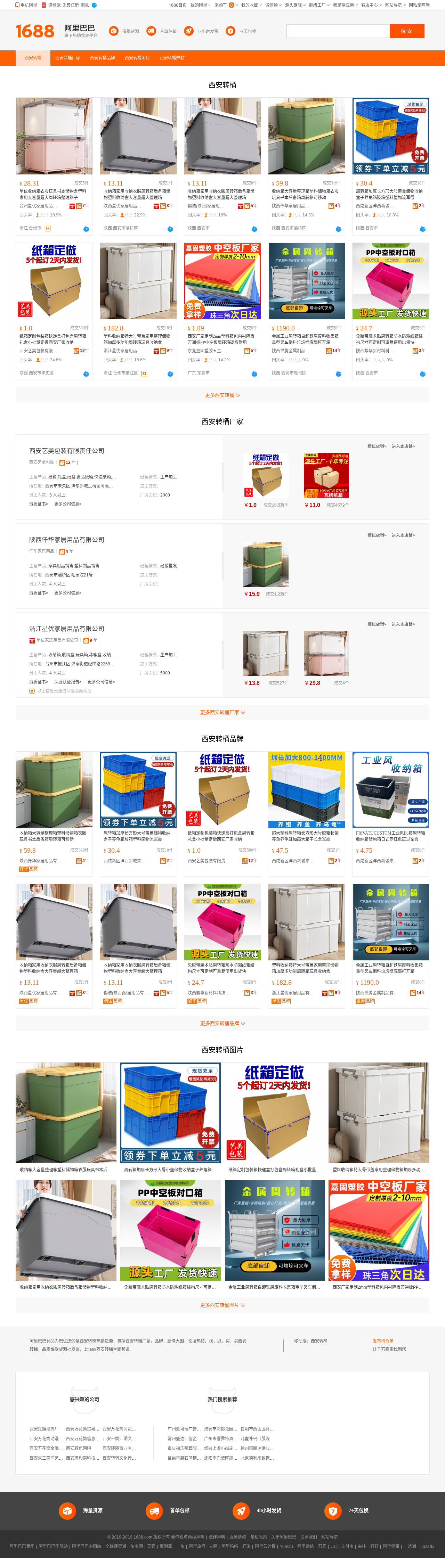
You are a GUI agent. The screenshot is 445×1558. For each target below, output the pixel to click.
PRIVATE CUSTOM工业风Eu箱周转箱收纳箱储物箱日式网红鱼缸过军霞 (390, 836)
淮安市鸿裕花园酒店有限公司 (231, 1429)
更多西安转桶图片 (219, 1305)
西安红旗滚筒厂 (44, 1429)
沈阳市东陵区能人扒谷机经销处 (233, 1458)
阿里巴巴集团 (21, 1546)
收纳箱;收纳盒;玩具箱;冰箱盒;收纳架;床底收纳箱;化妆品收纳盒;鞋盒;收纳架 (83, 655)
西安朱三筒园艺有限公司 (52, 1458)
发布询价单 (383, 1341)
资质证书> (39, 504)
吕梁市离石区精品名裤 (188, 1458)
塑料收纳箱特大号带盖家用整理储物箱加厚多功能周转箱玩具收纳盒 (137, 339)
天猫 (151, 1546)
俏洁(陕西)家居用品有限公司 (207, 206)
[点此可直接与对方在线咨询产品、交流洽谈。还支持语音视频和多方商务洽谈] (86, 229)
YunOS (286, 1546)
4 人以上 (57, 584)
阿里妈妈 (229, 1546)
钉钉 (374, 1546)
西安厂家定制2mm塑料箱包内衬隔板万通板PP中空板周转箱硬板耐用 (221, 339)
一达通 (410, 1546)
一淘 (180, 1546)
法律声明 (217, 1537)
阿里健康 (391, 1546)
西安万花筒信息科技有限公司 (93, 1438)
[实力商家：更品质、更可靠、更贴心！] (32, 640)
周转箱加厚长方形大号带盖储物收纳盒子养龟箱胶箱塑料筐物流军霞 (389, 194)
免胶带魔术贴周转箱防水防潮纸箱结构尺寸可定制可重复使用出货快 (389, 339)
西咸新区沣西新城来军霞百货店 (375, 206)
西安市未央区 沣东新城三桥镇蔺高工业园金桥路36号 (80, 486)
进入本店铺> (403, 446)
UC (334, 1546)
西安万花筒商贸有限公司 (125, 1429)
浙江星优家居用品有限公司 (123, 350)
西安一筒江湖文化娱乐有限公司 (132, 1438)
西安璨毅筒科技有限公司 (89, 1458)
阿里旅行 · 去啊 (203, 1546)
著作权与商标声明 (187, 1537)
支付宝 (347, 1546)
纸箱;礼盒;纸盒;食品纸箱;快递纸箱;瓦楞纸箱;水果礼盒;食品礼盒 (83, 477)
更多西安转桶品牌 (219, 1023)
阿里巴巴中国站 (86, 1546)
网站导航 (329, 1537)
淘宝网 (136, 1546)
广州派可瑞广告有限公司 (190, 1429)
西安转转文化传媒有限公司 (128, 1458)
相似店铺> (377, 446)
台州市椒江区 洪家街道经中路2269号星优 (80, 664)
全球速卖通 (115, 1546)
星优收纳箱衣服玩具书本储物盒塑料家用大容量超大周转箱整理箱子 (52, 194)
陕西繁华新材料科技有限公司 (375, 350)
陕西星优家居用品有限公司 (123, 206)
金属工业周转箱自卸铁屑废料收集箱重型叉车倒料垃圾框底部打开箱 (305, 339)
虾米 (246, 1546)
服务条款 (237, 1537)
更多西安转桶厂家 (219, 712)
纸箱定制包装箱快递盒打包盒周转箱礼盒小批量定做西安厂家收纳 (52, 339)
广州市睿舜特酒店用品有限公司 (233, 1438)
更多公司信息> (68, 504)
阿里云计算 (265, 1546)
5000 (165, 673)
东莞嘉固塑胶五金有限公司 (207, 350)
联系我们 (308, 1537)
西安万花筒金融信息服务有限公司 (61, 1448)
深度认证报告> (68, 682)
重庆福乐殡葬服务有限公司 (193, 1448)
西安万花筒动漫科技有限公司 (57, 1438)
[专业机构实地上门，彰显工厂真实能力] (32, 691)
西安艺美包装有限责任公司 (38, 350)
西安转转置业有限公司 (123, 1448)
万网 (322, 1546)
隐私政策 (258, 1537)
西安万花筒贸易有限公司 (89, 1429)
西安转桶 (319, 1341)
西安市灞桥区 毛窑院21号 (69, 575)
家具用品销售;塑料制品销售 (73, 566)
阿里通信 (305, 1546)
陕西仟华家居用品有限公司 (291, 206)
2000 (165, 495)
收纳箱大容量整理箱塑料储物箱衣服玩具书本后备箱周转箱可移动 (305, 194)
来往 (362, 1546)
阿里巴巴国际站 (53, 1546)
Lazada (427, 1546)
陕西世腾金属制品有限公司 (291, 350)
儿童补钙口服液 (255, 1438)
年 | (72, 462)
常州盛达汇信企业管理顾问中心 (197, 1438)
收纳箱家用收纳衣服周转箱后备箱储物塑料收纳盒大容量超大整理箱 (137, 194)
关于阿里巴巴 (283, 1537)
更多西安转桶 (219, 395)
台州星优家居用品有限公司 (38, 206)
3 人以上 (57, 495)
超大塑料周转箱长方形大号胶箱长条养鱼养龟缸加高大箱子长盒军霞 (305, 836)
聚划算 (166, 1546)
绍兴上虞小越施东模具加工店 (231, 1448)
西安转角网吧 (78, 1448)
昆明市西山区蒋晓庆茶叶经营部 (270, 1429)
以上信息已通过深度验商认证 (64, 691)
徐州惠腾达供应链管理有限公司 (270, 1448)
